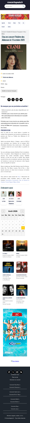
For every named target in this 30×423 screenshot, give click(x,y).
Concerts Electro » (15, 401)
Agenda (3, 23)
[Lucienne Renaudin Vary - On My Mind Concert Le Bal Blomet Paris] (21, 290)
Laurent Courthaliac (7, 275)
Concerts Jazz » (15, 409)
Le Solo (3, 201)
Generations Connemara (11, 180)
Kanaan (17, 253)
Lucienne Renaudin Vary (20, 298)
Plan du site (15, 377)
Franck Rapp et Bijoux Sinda (12, 182)
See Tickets (4, 127)
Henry (4, 198)
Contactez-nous (15, 374)
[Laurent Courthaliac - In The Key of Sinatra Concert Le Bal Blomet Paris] (8, 267)
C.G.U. (21, 415)
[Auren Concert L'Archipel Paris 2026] (19, 194)
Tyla (20, 180)
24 (2, 231)
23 (23, 227)
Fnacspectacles (24, 125)
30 (23, 231)
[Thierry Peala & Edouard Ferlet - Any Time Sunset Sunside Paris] (8, 290)
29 (19, 231)
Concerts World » (15, 399)
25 (6, 231)
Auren (19, 198)
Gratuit (3, 26)
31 (2, 234)
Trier (19, 23)
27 (13, 231)
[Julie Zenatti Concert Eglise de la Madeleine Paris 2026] (11, 194)
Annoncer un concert (15, 379)
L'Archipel (18, 201)
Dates (14, 23)
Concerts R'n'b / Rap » (15, 394)
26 (9, 231)
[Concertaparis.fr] (15, 2)
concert (4, 31)
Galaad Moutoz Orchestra (21, 275)
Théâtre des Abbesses (8, 77)
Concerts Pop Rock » (15, 384)
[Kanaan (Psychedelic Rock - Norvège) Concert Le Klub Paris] (21, 245)
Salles (9, 26)
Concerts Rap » (15, 406)
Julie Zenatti (11, 198)
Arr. (23, 23)
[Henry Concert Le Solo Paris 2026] (4, 194)
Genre (9, 23)
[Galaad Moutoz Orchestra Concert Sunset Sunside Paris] (21, 267)
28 (16, 231)
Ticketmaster (16, 125)
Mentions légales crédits (13, 415)
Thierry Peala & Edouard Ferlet (7, 298)
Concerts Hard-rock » (15, 392)
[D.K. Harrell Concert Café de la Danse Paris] (8, 245)
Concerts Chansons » (15, 387)
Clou (6, 84)
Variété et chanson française (14, 31)
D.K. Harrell (5, 253)
